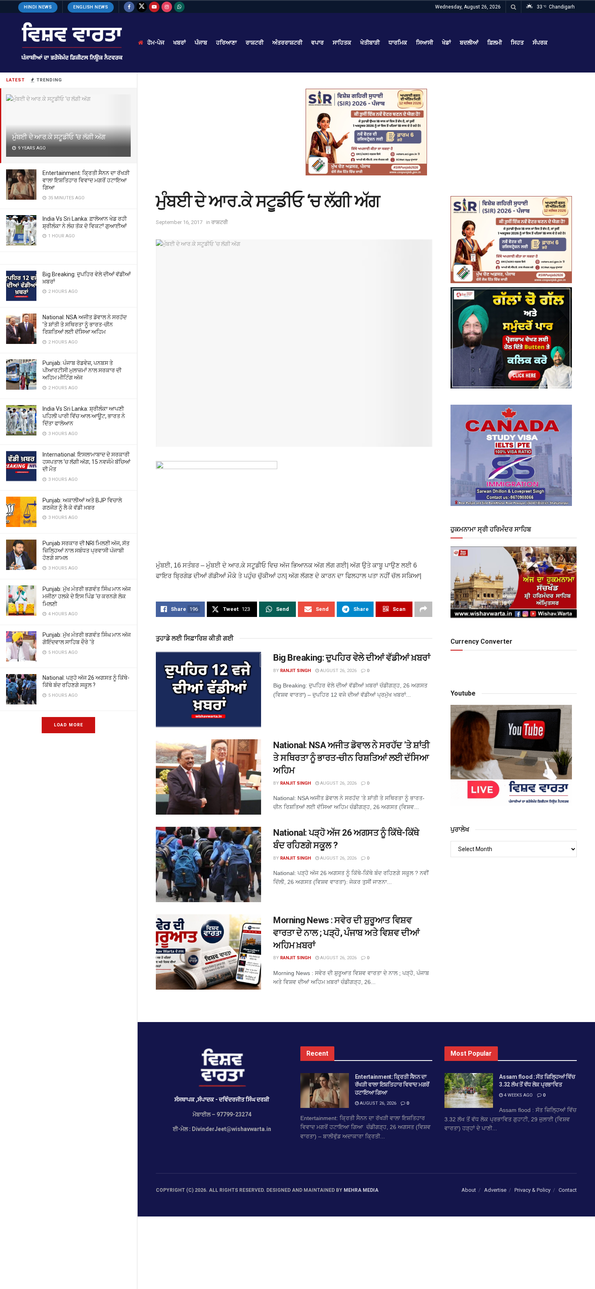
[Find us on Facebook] (129, 7)
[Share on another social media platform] (423, 609)
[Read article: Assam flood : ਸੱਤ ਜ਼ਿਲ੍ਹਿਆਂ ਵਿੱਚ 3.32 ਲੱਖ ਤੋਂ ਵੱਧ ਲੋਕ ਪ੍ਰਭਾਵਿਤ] (468, 1090)
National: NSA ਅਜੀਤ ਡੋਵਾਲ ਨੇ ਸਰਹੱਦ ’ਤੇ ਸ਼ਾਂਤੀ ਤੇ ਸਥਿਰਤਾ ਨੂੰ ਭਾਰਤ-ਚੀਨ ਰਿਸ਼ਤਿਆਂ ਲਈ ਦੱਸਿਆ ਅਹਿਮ (84, 324)
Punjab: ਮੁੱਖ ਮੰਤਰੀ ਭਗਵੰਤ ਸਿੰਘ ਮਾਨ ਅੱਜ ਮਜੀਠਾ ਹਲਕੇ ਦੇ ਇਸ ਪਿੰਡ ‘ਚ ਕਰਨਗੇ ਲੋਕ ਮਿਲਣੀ (86, 596)
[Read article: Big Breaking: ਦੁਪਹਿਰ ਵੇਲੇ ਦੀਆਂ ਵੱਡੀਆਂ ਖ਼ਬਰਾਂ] (208, 689)
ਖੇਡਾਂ (446, 42)
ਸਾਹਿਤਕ (342, 42)
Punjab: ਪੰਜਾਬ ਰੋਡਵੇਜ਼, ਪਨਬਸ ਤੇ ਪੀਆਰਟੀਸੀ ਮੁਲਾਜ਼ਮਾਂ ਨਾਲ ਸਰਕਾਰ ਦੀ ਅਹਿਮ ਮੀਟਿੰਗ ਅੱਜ (81, 370)
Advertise (495, 1190)
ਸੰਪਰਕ (540, 42)
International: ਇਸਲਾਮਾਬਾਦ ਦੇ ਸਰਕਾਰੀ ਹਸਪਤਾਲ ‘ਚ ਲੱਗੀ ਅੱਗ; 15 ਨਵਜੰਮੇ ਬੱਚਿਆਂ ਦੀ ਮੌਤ (86, 461)
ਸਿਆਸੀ (424, 42)
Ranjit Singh (295, 670)
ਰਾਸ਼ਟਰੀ (255, 42)
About (468, 1190)
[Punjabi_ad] (366, 131)
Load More (68, 725)
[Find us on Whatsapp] (179, 7)
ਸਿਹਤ (517, 42)
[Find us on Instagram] (167, 7)
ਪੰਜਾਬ (201, 42)
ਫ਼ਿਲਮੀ (494, 42)
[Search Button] (513, 7)
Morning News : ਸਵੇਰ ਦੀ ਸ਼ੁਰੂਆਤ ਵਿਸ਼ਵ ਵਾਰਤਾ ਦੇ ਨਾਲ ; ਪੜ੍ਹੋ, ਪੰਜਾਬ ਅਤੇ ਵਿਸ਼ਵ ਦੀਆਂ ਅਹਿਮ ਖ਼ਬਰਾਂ (346, 932)
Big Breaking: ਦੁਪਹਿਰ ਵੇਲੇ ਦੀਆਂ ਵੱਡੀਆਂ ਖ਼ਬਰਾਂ (351, 658)
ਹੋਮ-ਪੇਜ (155, 42)
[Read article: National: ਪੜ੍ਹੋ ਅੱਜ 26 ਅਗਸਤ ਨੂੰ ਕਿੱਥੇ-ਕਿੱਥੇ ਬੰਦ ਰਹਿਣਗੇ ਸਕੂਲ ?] (208, 864)
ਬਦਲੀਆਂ (469, 42)
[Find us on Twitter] (141, 7)
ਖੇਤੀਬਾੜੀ (370, 42)
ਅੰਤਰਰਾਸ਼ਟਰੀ (287, 42)
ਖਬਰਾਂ (179, 42)
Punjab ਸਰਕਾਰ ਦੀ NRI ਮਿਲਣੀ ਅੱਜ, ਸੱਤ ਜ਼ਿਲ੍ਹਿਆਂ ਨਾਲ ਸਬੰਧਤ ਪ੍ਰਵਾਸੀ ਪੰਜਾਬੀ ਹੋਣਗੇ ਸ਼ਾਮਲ (86, 550)
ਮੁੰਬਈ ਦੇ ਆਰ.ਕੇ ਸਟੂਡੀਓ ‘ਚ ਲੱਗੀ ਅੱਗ (59, 137)
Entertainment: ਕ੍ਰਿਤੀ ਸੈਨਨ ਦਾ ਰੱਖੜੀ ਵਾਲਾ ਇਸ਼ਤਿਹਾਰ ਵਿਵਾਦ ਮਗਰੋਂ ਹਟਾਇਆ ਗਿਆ (86, 180)
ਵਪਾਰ (317, 42)
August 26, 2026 (338, 670)
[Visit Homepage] (71, 43)
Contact (568, 1190)
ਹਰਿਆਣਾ (226, 42)
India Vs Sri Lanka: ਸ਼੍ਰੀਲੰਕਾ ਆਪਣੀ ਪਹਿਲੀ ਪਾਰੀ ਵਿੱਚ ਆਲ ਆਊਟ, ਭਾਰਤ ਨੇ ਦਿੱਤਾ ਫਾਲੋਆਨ (83, 416)
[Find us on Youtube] (154, 7)
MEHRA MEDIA (361, 1190)
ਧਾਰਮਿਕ (398, 42)
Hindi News (38, 7)
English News (90, 7)
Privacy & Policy (532, 1190)
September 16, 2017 (179, 222)
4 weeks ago (518, 1095)
